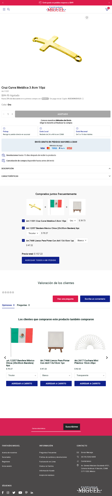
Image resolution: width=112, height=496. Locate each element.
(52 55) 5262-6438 (88, 457)
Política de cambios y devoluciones (53, 457)
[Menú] (4, 9)
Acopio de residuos (46, 475)
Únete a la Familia (46, 466)
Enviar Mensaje (87, 452)
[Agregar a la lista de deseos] (87, 17)
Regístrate (6, 461)
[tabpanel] (56, 49)
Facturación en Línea (47, 461)
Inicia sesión (7, 466)
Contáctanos (86, 461)
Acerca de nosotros (9, 452)
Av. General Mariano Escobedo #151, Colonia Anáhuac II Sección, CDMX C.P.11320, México (95, 468)
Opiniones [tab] (7, 305)
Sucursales (6, 457)
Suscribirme (71, 427)
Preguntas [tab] (22, 305)
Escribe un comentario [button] (95, 298)
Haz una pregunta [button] (65, 298)
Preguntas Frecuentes (47, 452)
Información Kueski (46, 470)
